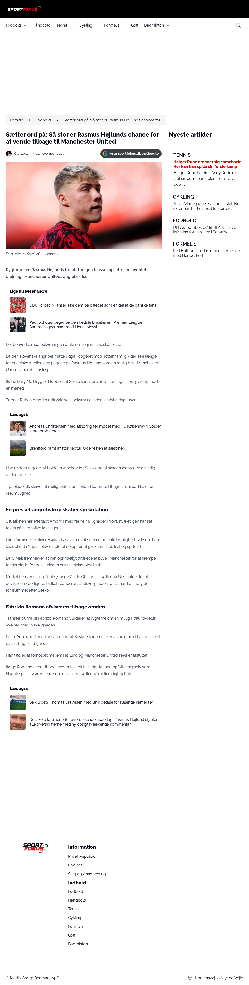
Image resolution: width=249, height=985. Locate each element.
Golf (134, 25)
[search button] (238, 25)
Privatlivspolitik (81, 856)
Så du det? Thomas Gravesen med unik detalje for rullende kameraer (91, 702)
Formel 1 (111, 25)
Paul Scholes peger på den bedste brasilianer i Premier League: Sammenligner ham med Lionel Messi (86, 324)
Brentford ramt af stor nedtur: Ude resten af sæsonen (77, 448)
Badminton (154, 25)
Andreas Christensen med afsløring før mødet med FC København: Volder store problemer (95, 428)
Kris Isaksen (22, 153)
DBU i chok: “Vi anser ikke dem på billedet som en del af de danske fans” (93, 305)
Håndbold (42, 25)
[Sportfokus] (124, 9)
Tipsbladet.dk (18, 486)
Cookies (75, 865)
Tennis (62, 25)
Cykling (85, 25)
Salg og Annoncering (87, 874)
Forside (16, 120)
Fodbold (13, 25)
